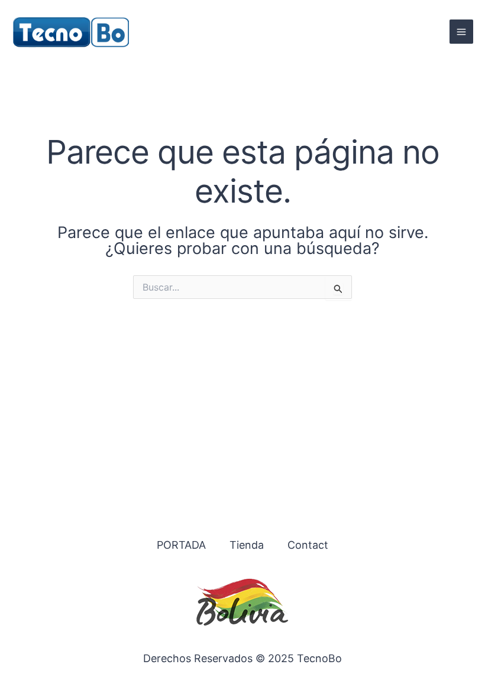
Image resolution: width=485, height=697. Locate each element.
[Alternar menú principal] (461, 31)
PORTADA (181, 545)
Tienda (246, 545)
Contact (307, 545)
